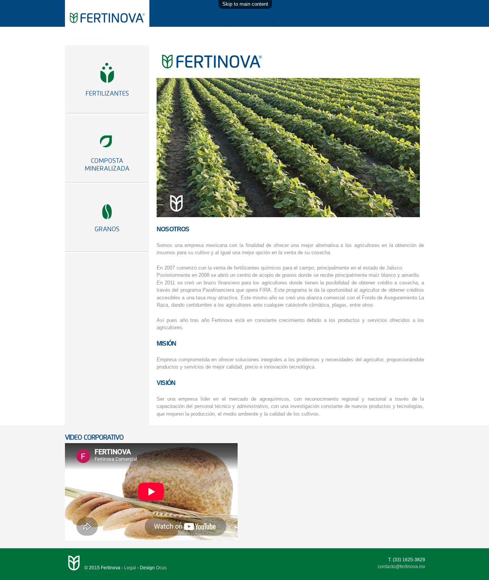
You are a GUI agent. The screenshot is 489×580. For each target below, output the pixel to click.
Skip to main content (245, 4)
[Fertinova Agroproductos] (107, 38)
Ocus (161, 567)
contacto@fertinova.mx (401, 566)
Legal (130, 567)
